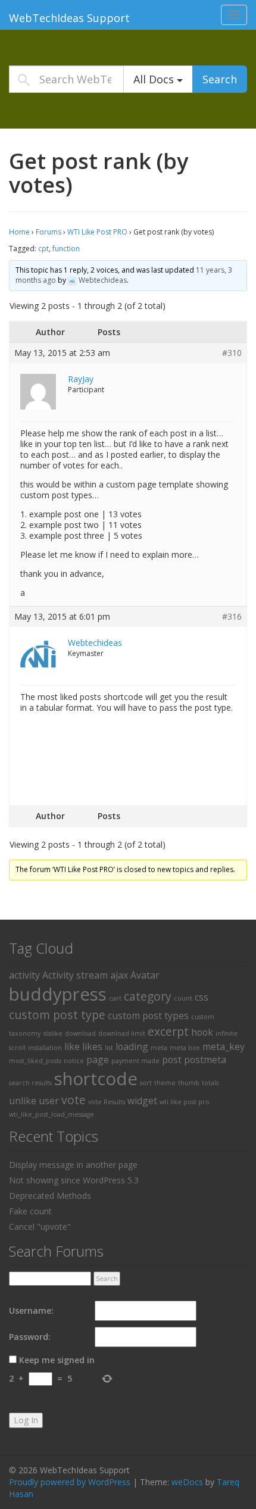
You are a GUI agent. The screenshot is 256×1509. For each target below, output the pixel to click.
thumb (188, 1083)
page (97, 1059)
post (172, 1059)
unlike (22, 1100)
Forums (48, 232)
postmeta (205, 1059)
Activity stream (75, 975)
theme (165, 1083)
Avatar (145, 975)
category (147, 996)
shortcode (96, 1079)
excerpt (168, 1031)
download (80, 1033)
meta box (185, 1048)
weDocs (187, 1482)
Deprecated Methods (50, 1195)
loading (131, 1046)
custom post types (148, 1015)
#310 (232, 353)
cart (115, 998)
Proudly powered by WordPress (69, 1482)
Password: (30, 1336)
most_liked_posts (35, 1061)
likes (92, 1046)
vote (73, 1100)
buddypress (58, 994)
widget (142, 1100)
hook (202, 1032)
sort (146, 1083)
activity (24, 975)
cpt (43, 248)
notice (74, 1061)
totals (210, 1083)
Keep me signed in (57, 1360)
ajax (119, 975)
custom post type (57, 1015)
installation (45, 1048)
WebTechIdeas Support (69, 18)
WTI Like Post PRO (97, 232)
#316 (232, 616)
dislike (53, 1033)
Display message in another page (73, 1164)
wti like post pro (185, 1102)
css (201, 997)
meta (159, 1048)
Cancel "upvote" (40, 1226)
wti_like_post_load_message (51, 1114)
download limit (121, 1033)
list (109, 1048)
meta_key (223, 1046)
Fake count (30, 1211)
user (49, 1100)
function (66, 248)
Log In (26, 1420)
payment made (135, 1061)
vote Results (106, 1102)
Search (219, 79)
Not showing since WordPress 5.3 (74, 1180)
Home (19, 232)
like (72, 1046)
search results (30, 1083)
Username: (31, 1310)
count (183, 998)
